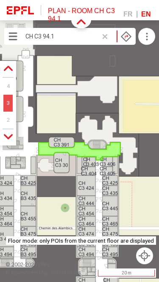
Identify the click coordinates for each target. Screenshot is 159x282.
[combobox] (78, 36)
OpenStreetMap (30, 272)
